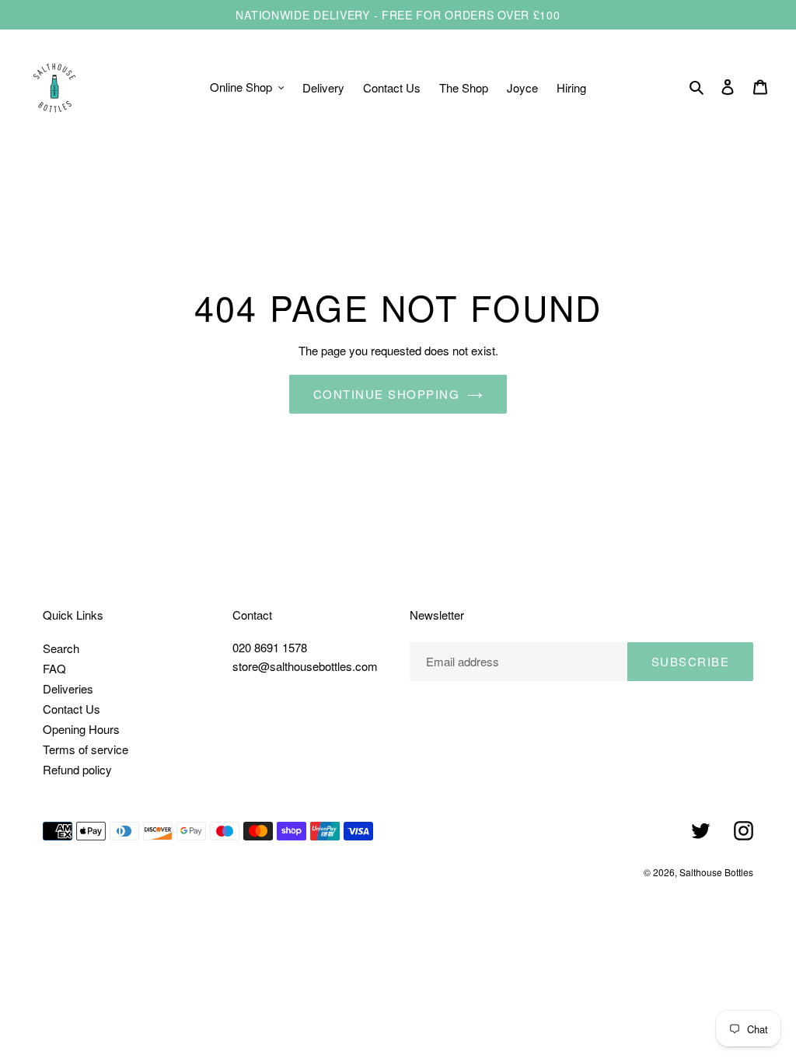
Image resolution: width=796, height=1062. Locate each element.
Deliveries (68, 688)
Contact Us (71, 708)
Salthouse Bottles (716, 872)
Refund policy (77, 769)
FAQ (54, 668)
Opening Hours (81, 729)
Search (61, 648)
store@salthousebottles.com (305, 666)
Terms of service (85, 749)
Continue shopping (386, 394)
